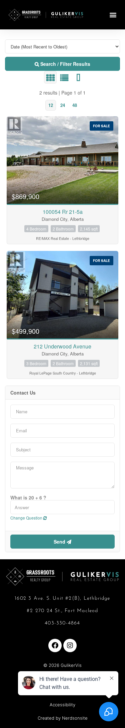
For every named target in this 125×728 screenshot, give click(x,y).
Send (60, 541)
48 (74, 105)
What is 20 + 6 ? (28, 497)
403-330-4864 (62, 623)
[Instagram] (70, 645)
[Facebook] (55, 645)
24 (62, 105)
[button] (112, 14)
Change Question (26, 518)
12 (50, 105)
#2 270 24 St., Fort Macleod (62, 610)
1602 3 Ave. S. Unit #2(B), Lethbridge (62, 598)
